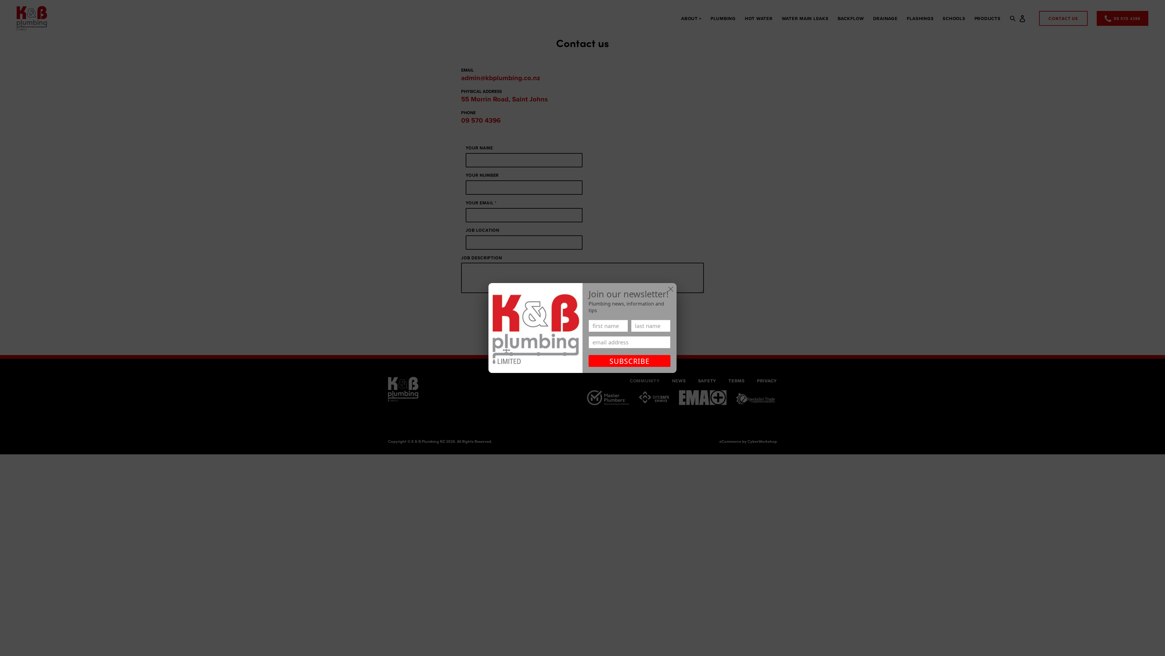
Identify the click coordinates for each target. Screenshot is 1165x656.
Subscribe (630, 361)
